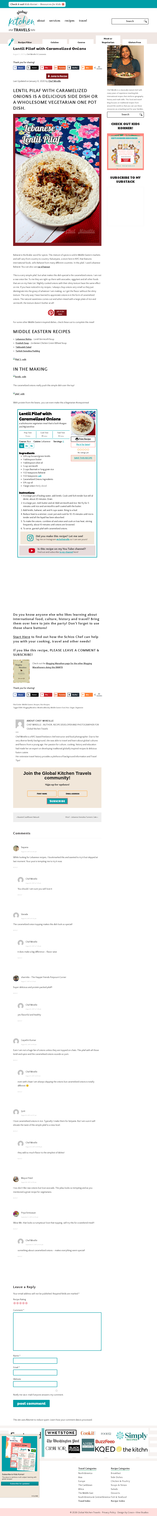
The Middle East (85, 1493)
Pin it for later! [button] (83, 444)
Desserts (115, 1493)
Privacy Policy (109, 1512)
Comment (18, 1310)
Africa (81, 1489)
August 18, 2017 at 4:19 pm (28, 1182)
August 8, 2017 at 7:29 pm (33, 883)
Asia (80, 1477)
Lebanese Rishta (24, 339)
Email (16, 1367)
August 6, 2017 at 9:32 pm (28, 918)
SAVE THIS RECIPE (83, 458)
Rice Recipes (45, 705)
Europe (81, 1481)
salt (39, 476)
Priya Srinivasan (28, 1213)
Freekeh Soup (22, 343)
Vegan (72, 708)
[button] (78, 449)
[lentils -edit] (19, 377)
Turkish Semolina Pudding (28, 351)
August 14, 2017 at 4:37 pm (29, 1115)
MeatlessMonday (43, 708)
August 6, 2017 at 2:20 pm (29, 851)
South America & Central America (94, 1497)
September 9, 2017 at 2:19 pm (29, 1217)
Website (17, 1379)
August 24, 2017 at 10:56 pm (34, 1147)
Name (16, 1356)
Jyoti (23, 1111)
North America (85, 1473)
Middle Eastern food (58, 708)
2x (26, 445)
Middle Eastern (27, 705)
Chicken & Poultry (120, 1481)
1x (21, 445)
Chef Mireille (54, 81)
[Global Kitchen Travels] (22, 30)
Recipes (37, 705)
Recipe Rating (19, 1299)
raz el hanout (44, 267)
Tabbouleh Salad (23, 347)
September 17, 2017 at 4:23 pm (34, 1244)
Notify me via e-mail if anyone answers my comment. (38, 1395)
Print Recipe (84, 439)
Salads (114, 1489)
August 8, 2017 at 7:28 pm (33, 946)
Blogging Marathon (30, 708)
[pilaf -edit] (19, 394)
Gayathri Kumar (28, 1040)
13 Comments (41, 54)
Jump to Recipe (58, 76)
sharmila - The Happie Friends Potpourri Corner (43, 977)
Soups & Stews (119, 1485)
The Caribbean (85, 1485)
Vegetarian (79, 708)
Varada (24, 914)
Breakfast (116, 1473)
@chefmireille (63, 539)
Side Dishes (117, 1477)
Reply (15, 867)
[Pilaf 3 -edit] (19, 359)
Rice (67, 708)
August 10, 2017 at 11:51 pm (29, 1044)
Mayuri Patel (27, 1178)
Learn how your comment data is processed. (71, 1420)
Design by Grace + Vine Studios (133, 1512)
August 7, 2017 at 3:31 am (28, 981)
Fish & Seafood (119, 1497)
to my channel (66, 552)
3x (31, 445)
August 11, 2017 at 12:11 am (33, 1076)
